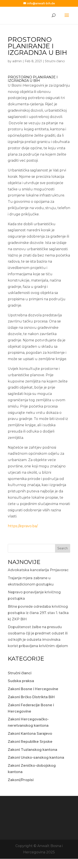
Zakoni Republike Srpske (30, 742)
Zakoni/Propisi (21, 780)
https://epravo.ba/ (23, 526)
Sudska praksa (21, 681)
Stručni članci (55, 61)
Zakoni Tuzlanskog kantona (32, 750)
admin (17, 61)
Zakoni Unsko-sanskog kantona (36, 757)
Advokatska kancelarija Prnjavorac (38, 570)
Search (62, 548)
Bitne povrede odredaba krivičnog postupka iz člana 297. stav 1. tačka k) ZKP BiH (38, 612)
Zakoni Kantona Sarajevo (30, 733)
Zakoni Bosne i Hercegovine (33, 689)
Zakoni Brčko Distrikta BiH (31, 697)
